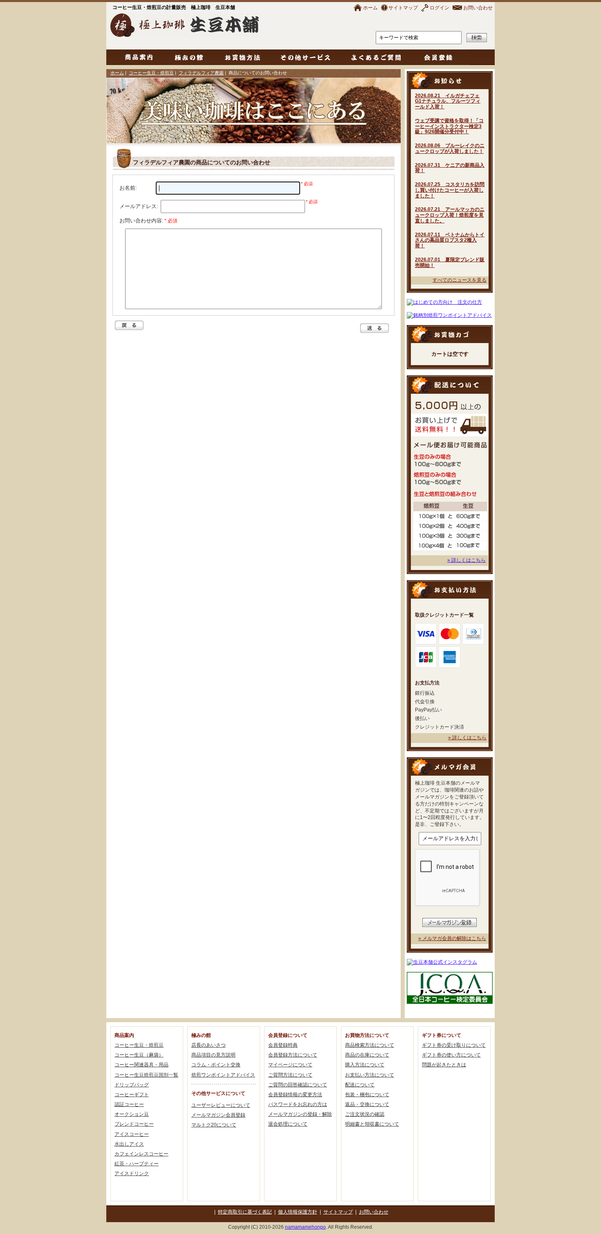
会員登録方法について (292, 1055)
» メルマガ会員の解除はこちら (452, 938)
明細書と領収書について (372, 1124)
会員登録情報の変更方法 (295, 1094)
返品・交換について (367, 1104)
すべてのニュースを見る (460, 280)
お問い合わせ (478, 8)
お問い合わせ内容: (148, 221)
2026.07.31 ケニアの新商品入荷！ (449, 168)
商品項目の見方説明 (213, 1055)
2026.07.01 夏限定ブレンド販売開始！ (449, 262)
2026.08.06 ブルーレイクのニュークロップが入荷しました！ (449, 148)
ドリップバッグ (131, 1085)
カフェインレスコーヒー (141, 1154)
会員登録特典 (283, 1045)
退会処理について (287, 1124)
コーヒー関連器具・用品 (141, 1065)
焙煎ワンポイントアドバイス (223, 1075)
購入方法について (364, 1065)
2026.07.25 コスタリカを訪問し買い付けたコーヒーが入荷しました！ (449, 190)
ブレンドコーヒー (134, 1124)
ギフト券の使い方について (451, 1055)
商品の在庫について (367, 1055)
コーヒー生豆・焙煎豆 (151, 72)
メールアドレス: (138, 206)
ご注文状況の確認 (364, 1114)
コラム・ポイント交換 (215, 1065)
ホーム (370, 8)
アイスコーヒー (131, 1134)
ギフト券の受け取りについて (454, 1045)
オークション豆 (131, 1114)
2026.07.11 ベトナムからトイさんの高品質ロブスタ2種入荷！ (449, 240)
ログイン (439, 8)
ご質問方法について (290, 1075)
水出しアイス (129, 1144)
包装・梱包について (367, 1094)
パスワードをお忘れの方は (297, 1104)
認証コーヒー (129, 1104)
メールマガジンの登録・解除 (300, 1114)
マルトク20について (213, 1125)
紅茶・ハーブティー (136, 1164)
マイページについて (290, 1065)
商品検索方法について (369, 1045)
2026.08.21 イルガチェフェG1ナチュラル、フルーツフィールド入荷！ (447, 101)
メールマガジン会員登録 (218, 1115)
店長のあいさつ (208, 1045)
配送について (360, 1085)
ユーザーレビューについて (220, 1105)
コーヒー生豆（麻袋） (139, 1055)
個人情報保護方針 (297, 1212)
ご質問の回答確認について (297, 1085)
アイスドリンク (131, 1173)
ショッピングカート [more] (450, 334)
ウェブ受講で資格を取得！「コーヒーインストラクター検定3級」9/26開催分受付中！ (449, 126)
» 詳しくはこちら (466, 560)
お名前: (128, 188)
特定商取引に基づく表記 (245, 1212)
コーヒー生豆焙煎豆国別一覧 (146, 1075)
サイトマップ (403, 8)
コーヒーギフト (131, 1094)
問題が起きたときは (444, 1065)
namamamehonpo (305, 1227)
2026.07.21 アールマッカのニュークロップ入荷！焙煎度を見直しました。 (449, 215)
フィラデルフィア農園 (201, 72)
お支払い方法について (369, 1075)
